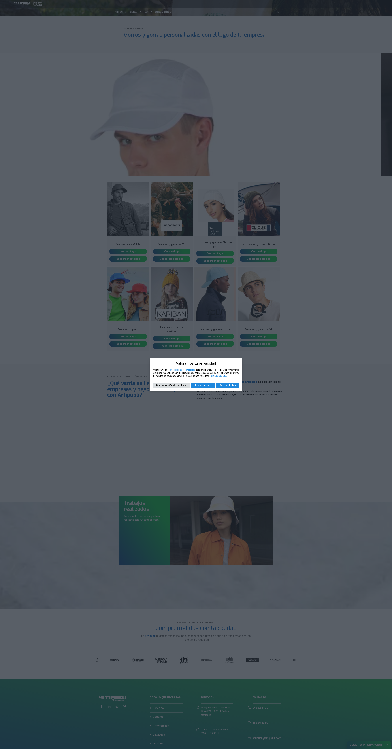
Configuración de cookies (171, 385)
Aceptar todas (228, 385)
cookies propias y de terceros (181, 370)
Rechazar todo (202, 385)
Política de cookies (219, 376)
